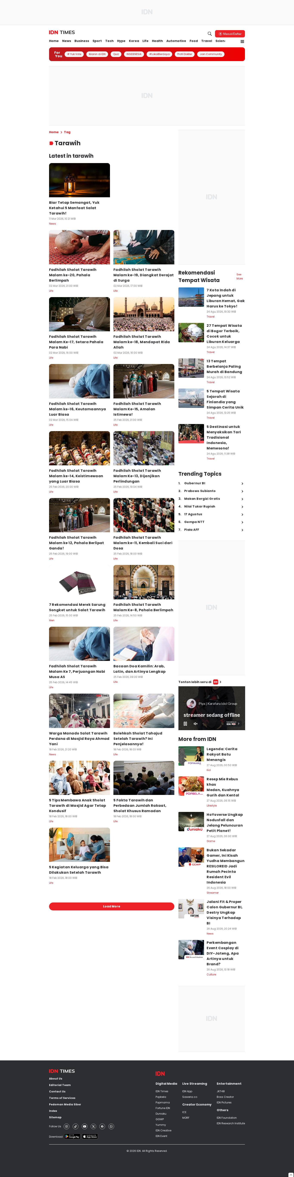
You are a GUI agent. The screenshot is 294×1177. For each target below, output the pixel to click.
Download (56, 1136)
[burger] (242, 41)
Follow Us (55, 1126)
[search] (209, 33)
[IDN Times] (62, 32)
